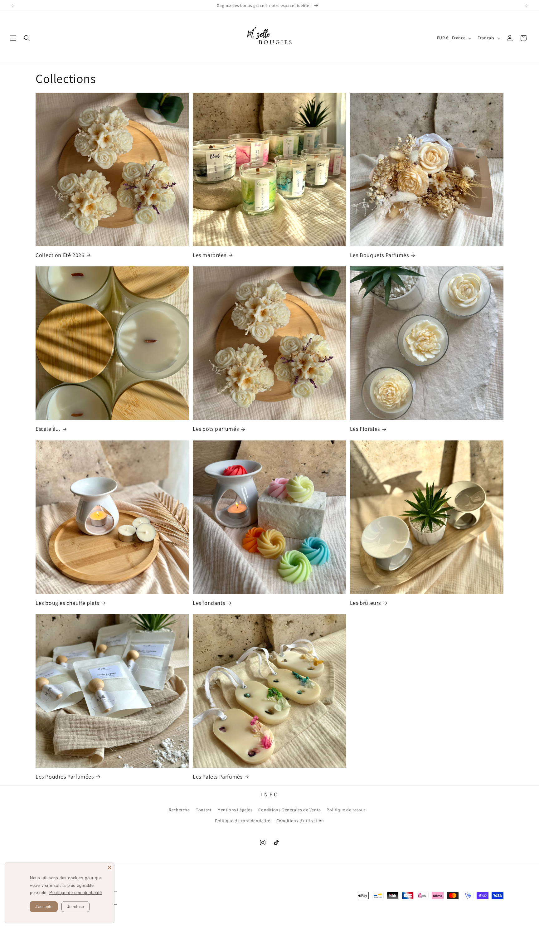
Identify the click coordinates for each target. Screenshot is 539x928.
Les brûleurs (365, 602)
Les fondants (209, 602)
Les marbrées (209, 255)
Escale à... (48, 428)
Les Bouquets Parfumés (379, 255)
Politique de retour (346, 810)
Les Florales (365, 428)
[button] (13, 38)
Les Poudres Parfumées (65, 776)
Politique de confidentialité (242, 821)
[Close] (109, 867)
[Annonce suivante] (527, 6)
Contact (203, 810)
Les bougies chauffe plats (67, 602)
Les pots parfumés (216, 428)
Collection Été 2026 (60, 255)
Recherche (179, 810)
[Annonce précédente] (12, 6)
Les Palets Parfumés (217, 776)
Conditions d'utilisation (300, 821)
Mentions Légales (235, 810)
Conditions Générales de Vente (289, 810)
